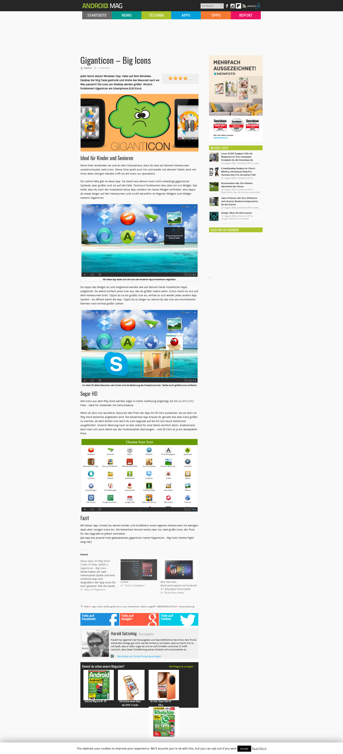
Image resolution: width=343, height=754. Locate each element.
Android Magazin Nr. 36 (95, 701)
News (127, 15)
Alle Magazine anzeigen (181, 666)
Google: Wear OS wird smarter (236, 213)
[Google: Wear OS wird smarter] (214, 220)
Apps (186, 15)
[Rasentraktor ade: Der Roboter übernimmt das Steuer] (214, 190)
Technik (156, 15)
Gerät (100, 606)
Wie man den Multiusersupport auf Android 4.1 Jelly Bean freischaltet (179, 585)
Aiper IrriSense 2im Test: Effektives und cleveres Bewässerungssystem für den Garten (239, 201)
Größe (106, 606)
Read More (259, 748)
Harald (88, 68)
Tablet (143, 606)
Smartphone (134, 606)
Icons (124, 606)
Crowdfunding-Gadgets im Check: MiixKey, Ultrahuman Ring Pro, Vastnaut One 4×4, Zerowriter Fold (238, 171)
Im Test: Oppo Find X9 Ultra (160, 703)
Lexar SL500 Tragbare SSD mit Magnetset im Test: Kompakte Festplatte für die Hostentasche (237, 156)
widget (150, 606)
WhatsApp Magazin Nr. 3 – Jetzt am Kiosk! (160, 739)
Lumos (124, 582)
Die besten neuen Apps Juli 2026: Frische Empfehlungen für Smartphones (130, 706)
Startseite (97, 15)
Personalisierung (186, 606)
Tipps (215, 15)
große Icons (115, 606)
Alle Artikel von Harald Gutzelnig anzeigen (139, 656)
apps (94, 606)
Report (245, 15)
